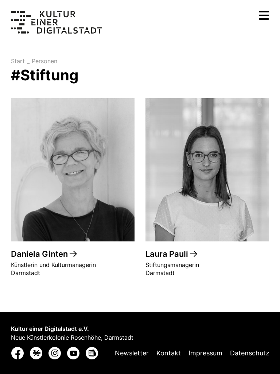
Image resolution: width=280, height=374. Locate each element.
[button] (17, 354)
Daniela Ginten (40, 254)
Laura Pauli (167, 254)
